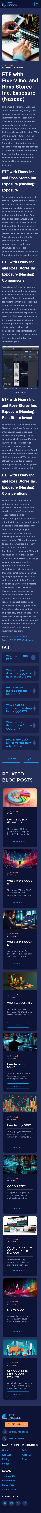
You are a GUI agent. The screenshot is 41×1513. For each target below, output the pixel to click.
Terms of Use (9, 1476)
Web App (6, 1455)
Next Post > (31, 759)
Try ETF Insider (15, 1424)
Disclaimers (8, 1485)
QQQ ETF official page (23, 640)
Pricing (5, 1459)
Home (5, 1450)
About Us (27, 1455)
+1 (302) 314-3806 (16, 1438)
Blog (24, 1459)
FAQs (25, 1450)
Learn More (16, 842)
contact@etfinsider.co (18, 1432)
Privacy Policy (9, 1480)
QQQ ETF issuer (20, 636)
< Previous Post (11, 759)
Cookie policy (9, 1489)
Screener (6, 1463)
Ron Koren (9, 68)
